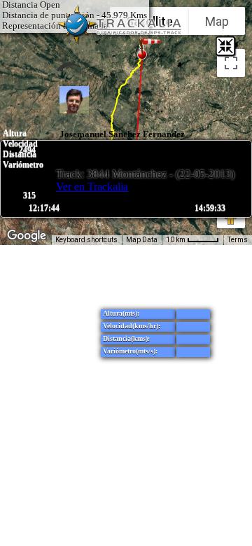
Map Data (142, 240)
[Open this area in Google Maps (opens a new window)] (27, 236)
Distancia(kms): (126, 338)
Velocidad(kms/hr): (131, 326)
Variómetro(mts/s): (130, 351)
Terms (237, 240)
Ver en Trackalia (92, 186)
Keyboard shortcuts (86, 240)
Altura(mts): (121, 313)
